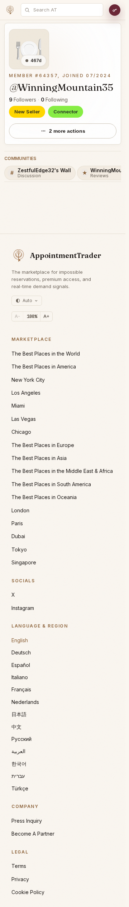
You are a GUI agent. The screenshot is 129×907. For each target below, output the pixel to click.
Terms (18, 866)
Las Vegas (23, 419)
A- (17, 316)
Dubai (18, 536)
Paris (17, 523)
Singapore (23, 562)
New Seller (27, 111)
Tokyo (19, 549)
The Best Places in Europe (42, 445)
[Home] (10, 10)
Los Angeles (25, 393)
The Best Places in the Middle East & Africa (62, 471)
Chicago (21, 432)
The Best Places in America (43, 366)
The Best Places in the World (45, 354)
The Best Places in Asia (39, 458)
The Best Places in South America (51, 484)
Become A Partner (32, 834)
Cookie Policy (27, 892)
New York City (28, 380)
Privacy (20, 879)
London (20, 510)
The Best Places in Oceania (44, 497)
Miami (18, 406)
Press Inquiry (26, 821)
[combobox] (66, 10)
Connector (65, 111)
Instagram (22, 608)
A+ (46, 316)
